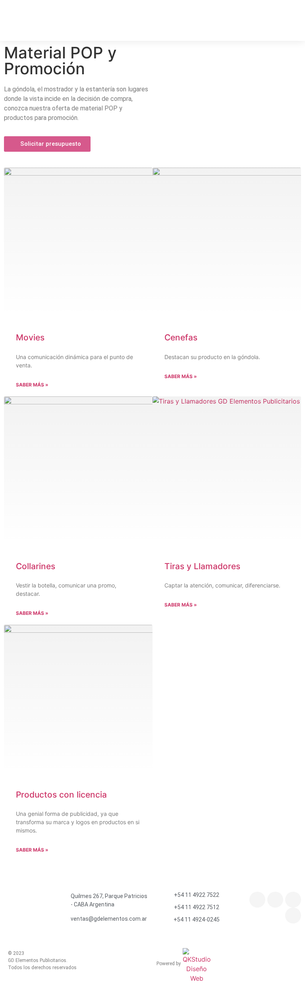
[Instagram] (257, 900)
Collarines (35, 566)
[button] (291, 17)
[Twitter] (293, 900)
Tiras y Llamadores (202, 566)
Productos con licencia (61, 795)
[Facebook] (275, 900)
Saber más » (32, 385)
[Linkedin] (293, 915)
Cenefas (180, 337)
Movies (30, 337)
